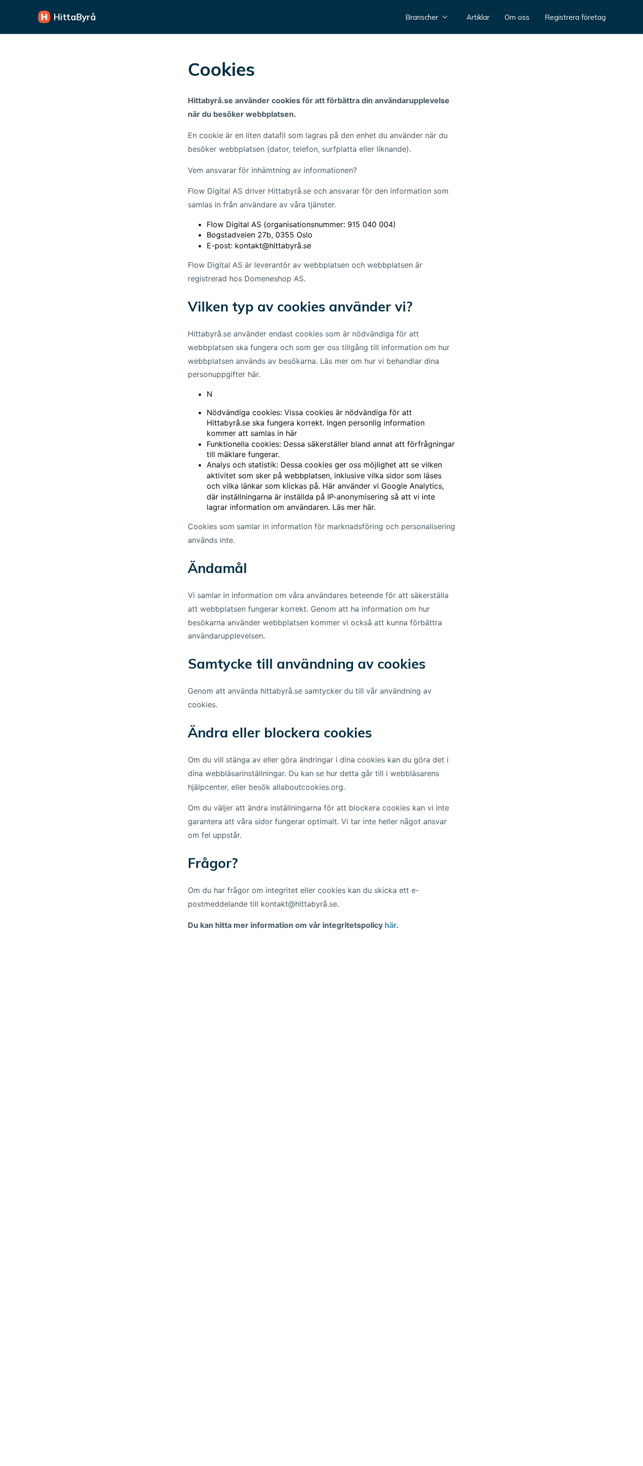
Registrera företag (575, 17)
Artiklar (478, 17)
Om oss (517, 17)
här (390, 925)
